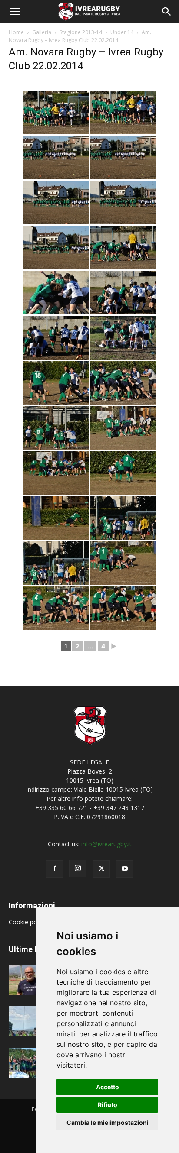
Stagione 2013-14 (81, 32)
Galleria (41, 32)
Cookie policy (28, 922)
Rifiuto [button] (107, 1104)
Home (16, 32)
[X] (101, 869)
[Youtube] (124, 869)
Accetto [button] (107, 1087)
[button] (15, 11)
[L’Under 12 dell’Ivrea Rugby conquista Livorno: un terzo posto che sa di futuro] (30, 1063)
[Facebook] (54, 869)
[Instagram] (77, 868)
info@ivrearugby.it (106, 844)
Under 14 (121, 32)
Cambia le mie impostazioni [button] (107, 1122)
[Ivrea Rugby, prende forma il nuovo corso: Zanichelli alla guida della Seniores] (30, 980)
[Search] (167, 11)
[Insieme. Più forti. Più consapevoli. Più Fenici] (30, 1021)
